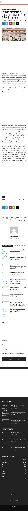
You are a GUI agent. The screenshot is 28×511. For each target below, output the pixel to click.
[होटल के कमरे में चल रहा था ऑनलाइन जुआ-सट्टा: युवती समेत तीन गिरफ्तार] (5, 266)
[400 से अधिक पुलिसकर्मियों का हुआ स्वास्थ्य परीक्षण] (5, 314)
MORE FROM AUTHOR (19, 246)
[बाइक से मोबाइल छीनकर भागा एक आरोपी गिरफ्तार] (5, 289)
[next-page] (5, 317)
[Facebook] (3, 23)
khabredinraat (6, 20)
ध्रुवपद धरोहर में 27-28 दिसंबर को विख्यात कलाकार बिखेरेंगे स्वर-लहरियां (20, 219)
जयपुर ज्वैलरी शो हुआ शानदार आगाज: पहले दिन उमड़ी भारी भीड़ (8, 219)
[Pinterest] (10, 23)
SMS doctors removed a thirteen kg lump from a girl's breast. (13, 199)
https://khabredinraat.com (14, 238)
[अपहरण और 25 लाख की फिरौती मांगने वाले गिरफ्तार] (5, 274)
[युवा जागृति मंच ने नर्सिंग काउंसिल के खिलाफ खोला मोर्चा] (5, 255)
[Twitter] (6, 23)
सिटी (6, 7)
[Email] (17, 23)
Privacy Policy (14, 506)
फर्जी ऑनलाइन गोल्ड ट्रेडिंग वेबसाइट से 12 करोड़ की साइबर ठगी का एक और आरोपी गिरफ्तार (17, 304)
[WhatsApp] (13, 23)
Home (3, 7)
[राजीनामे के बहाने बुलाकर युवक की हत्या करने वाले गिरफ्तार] (5, 259)
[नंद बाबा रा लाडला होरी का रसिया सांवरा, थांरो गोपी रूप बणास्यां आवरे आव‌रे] (5, 449)
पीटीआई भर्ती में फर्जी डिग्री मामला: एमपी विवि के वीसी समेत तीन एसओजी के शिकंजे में (18, 281)
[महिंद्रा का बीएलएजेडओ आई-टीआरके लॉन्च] (5, 296)
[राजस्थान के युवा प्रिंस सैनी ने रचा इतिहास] (5, 442)
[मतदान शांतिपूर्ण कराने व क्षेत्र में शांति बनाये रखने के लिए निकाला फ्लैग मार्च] (5, 434)
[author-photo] (14, 234)
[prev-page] (3, 317)
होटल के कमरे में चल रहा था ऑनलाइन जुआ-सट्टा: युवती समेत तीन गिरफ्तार (18, 266)
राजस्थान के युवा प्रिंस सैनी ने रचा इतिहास (18, 440)
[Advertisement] (14, 57)
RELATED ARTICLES (7, 246)
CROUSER (11, 9)
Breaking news (4, 9)
